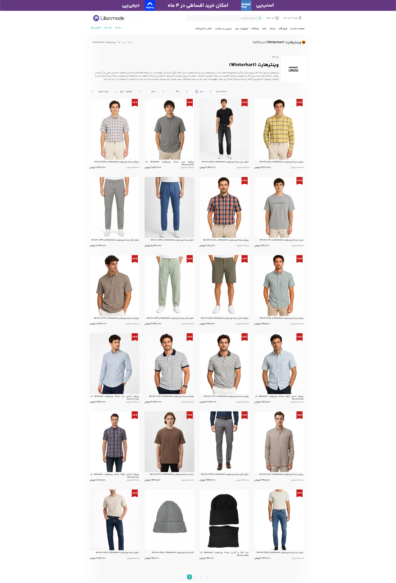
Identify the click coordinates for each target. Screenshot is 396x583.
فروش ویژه (96, 27)
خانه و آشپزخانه (203, 28)
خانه (129, 42)
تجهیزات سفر (241, 28)
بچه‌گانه (255, 28)
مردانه (273, 28)
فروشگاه (283, 28)
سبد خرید (270, 18)
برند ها (120, 42)
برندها (118, 27)
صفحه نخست (297, 28)
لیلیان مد (213, 79)
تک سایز (108, 27)
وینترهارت (274, 72)
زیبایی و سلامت (223, 28)
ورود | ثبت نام (290, 18)
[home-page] (108, 18)
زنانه (264, 28)
